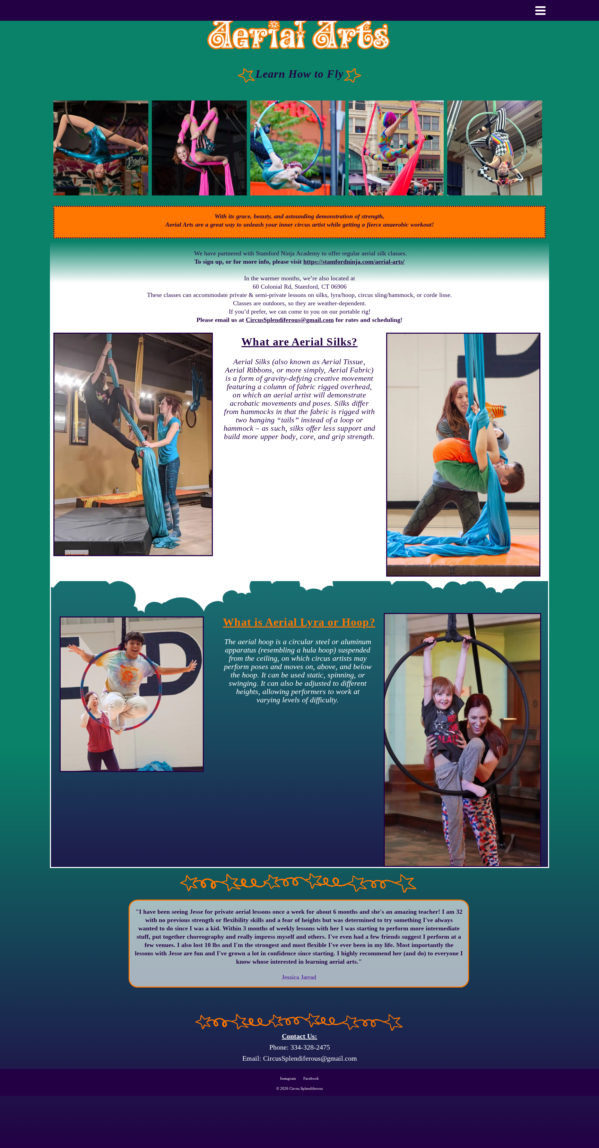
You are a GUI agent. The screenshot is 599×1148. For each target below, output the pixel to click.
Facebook (311, 1078)
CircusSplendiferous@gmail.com (290, 319)
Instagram (288, 1078)
